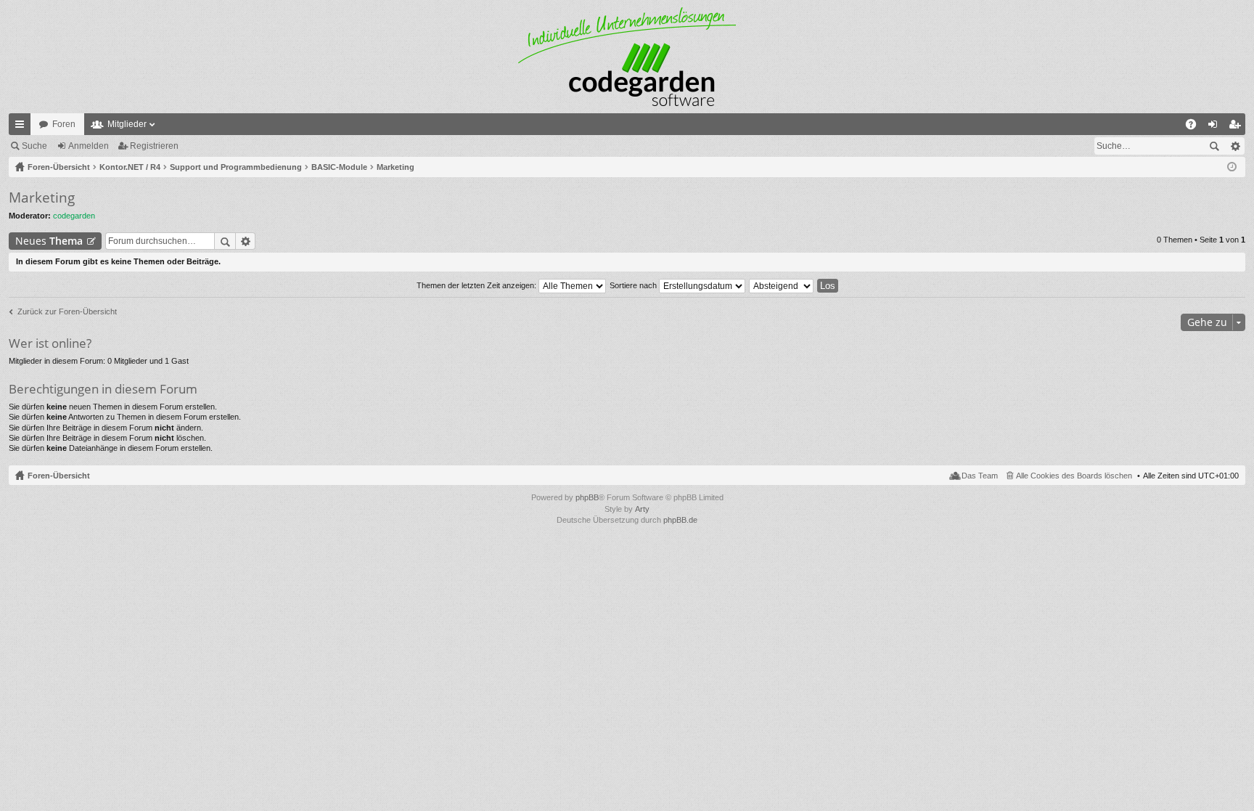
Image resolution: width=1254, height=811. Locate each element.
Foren (63, 124)
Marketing (42, 197)
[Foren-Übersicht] (627, 56)
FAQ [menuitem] (1195, 127)
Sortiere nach (634, 285)
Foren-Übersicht (59, 475)
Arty (642, 509)
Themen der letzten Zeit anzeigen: (477, 285)
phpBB (587, 497)
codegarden (74, 215)
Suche (34, 146)
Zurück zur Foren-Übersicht (67, 311)
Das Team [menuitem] (980, 475)
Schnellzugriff (22, 127)
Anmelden (88, 146)
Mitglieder (127, 124)
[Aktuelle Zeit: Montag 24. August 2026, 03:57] (1232, 167)
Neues (49, 241)
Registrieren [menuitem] (1237, 127)
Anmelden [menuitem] (1216, 127)
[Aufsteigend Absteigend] (782, 285)
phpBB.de (680, 519)
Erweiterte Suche (1235, 146)
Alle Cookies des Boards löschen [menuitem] (1074, 475)
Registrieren (154, 146)
